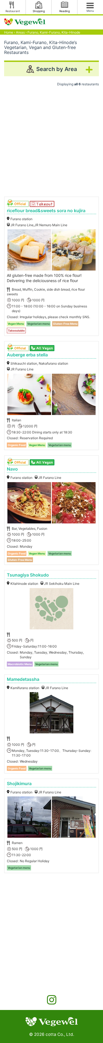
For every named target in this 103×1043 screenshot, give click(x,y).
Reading (64, 11)
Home (8, 32)
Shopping (39, 11)
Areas (20, 32)
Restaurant (12, 11)
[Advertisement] (51, 139)
